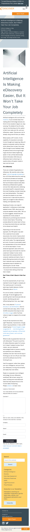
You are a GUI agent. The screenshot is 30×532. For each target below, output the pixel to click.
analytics (6, 32)
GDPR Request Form (7, 516)
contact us (10, 386)
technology (3, 37)
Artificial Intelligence (6, 28)
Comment (6, 396)
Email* (4, 434)
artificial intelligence (14, 32)
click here (20, 3)
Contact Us (5, 514)
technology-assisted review (13, 37)
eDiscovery (11, 33)
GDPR (5, 480)
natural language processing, (15, 174)
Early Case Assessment (10, 476)
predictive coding (20, 35)
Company (5, 422)
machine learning (19, 33)
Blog (12, 28)
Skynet (15, 289)
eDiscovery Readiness (10, 478)
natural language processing (8, 35)
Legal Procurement (9, 482)
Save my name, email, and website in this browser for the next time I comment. (13, 418)
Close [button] (26, 5)
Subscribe (10, 503)
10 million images (8, 313)
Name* (5, 428)
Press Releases (8, 485)
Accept (25, 528)
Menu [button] (24, 9)
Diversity (6, 474)
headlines (6, 119)
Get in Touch (20, 14)
